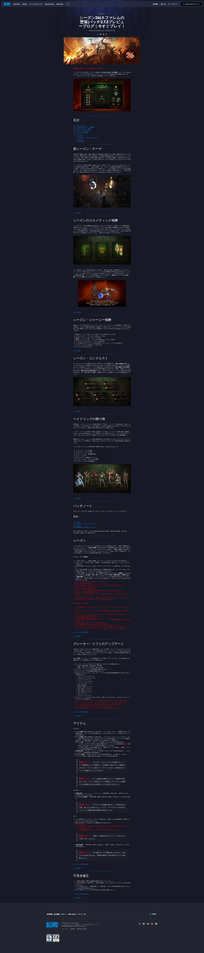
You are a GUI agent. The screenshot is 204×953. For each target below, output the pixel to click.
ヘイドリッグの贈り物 (82, 132)
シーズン (80, 136)
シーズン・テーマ (81, 125)
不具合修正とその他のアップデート (86, 527)
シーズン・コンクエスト (83, 131)
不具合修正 (81, 141)
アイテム (80, 139)
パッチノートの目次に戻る (81, 632)
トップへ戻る (77, 213)
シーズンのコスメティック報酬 (84, 127)
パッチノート (79, 134)
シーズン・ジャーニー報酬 (83, 129)
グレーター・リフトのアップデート (88, 138)
